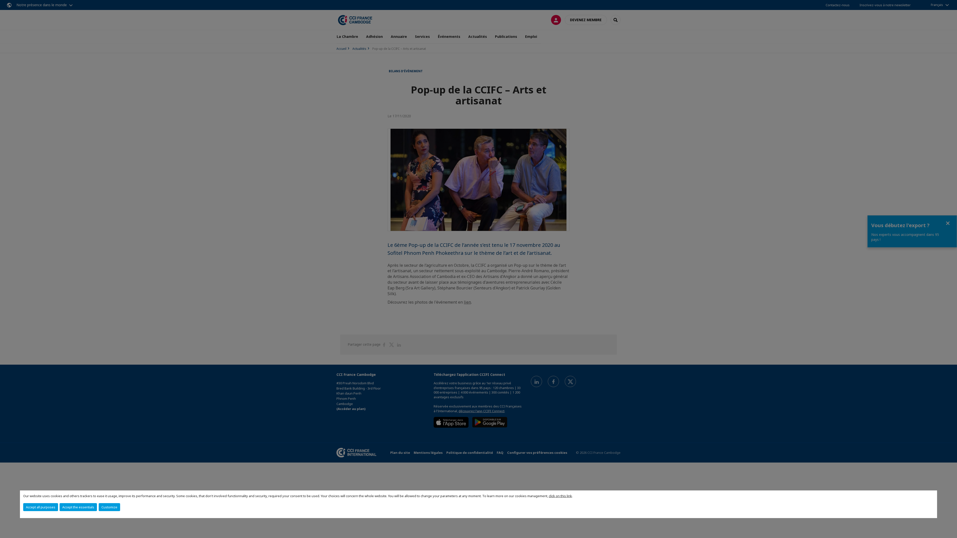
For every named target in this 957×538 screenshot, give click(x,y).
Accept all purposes (40, 507)
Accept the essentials (78, 507)
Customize (109, 507)
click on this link (560, 496)
